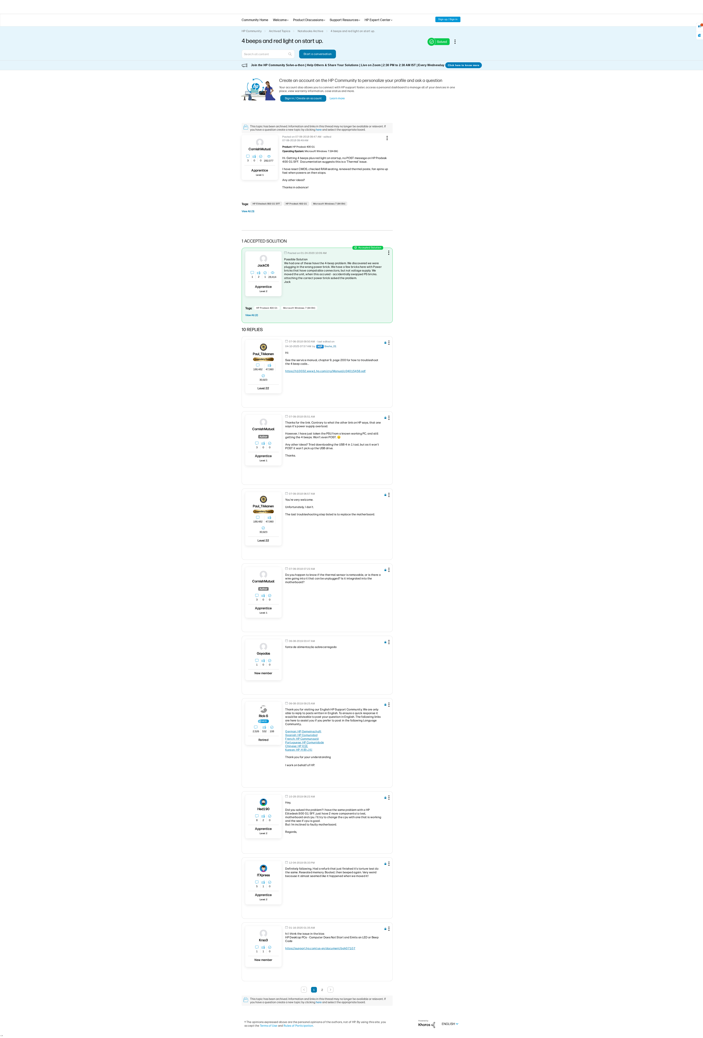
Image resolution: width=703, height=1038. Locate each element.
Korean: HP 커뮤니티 (298, 749)
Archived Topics (279, 31)
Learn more (337, 98)
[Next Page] (330, 990)
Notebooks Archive (310, 31)
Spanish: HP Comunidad (301, 735)
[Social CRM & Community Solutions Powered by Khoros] (427, 1023)
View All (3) (248, 211)
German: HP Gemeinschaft (303, 731)
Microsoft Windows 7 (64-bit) (329, 203)
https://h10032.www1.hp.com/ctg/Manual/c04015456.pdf (325, 371)
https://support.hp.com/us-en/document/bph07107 (320, 948)
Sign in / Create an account (303, 98)
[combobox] (268, 54)
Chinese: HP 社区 (296, 746)
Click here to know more (463, 65)
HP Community (252, 31)
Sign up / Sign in (447, 19)
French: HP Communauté (302, 738)
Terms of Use (268, 1025)
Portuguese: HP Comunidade (304, 742)
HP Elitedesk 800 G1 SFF (266, 203)
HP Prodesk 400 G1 (296, 203)
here (319, 129)
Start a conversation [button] (318, 54)
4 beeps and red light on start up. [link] (353, 31)
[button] (386, 137)
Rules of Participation (298, 1025)
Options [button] (457, 41)
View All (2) (251, 315)
